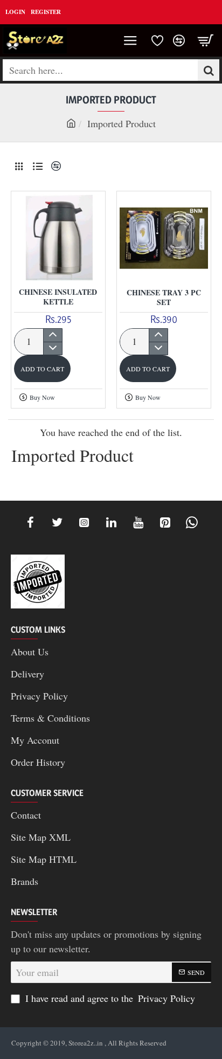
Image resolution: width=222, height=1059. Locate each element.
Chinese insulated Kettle (58, 297)
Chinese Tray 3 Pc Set (164, 298)
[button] (42, 368)
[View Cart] (206, 40)
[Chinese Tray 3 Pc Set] (164, 238)
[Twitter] (57, 522)
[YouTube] (138, 522)
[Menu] (130, 40)
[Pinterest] (165, 522)
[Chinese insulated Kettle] (58, 238)
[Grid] (19, 166)
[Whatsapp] (192, 522)
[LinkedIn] (111, 522)
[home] (71, 123)
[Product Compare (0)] (54, 166)
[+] (52, 335)
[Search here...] (208, 70)
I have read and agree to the (109, 998)
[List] (38, 166)
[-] (52, 348)
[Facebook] (30, 522)
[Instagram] (84, 522)
